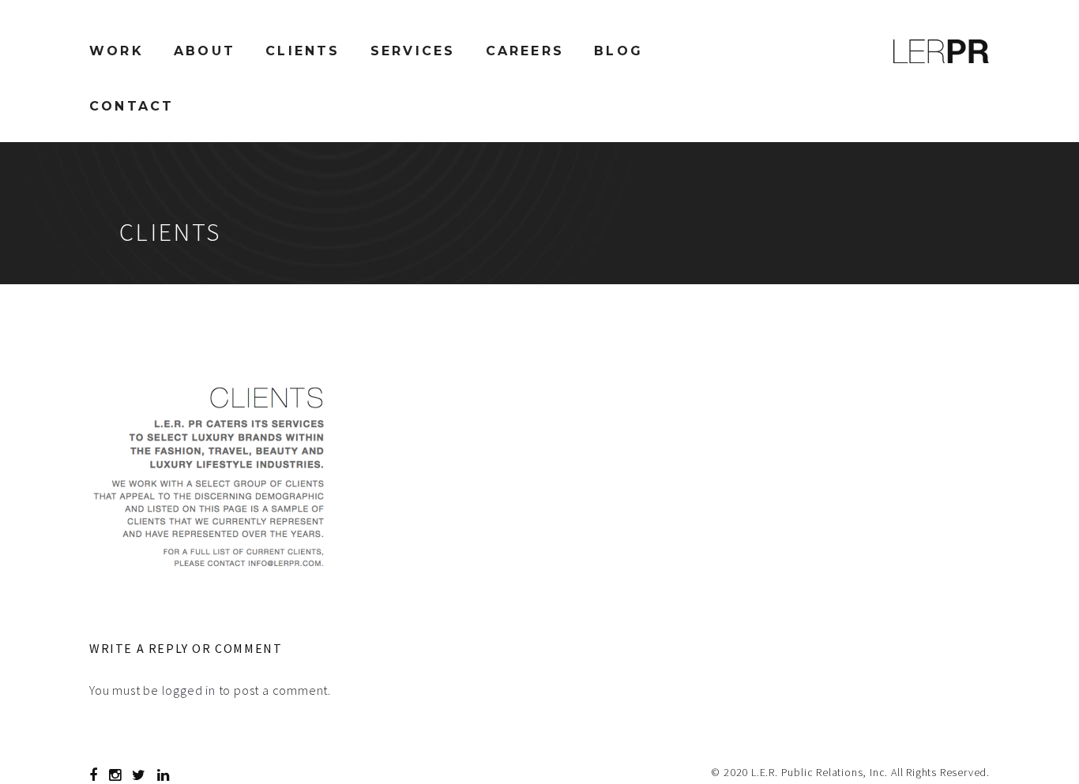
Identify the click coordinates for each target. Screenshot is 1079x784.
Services (413, 50)
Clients (302, 50)
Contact (131, 106)
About (204, 50)
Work (116, 50)
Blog (618, 50)
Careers (525, 50)
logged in (189, 690)
